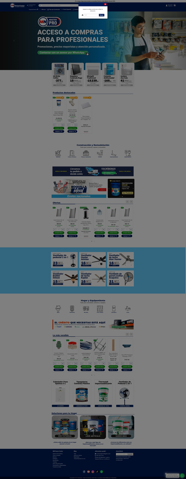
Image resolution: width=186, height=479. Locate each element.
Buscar (101, 15)
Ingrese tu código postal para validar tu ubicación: (93, 10)
